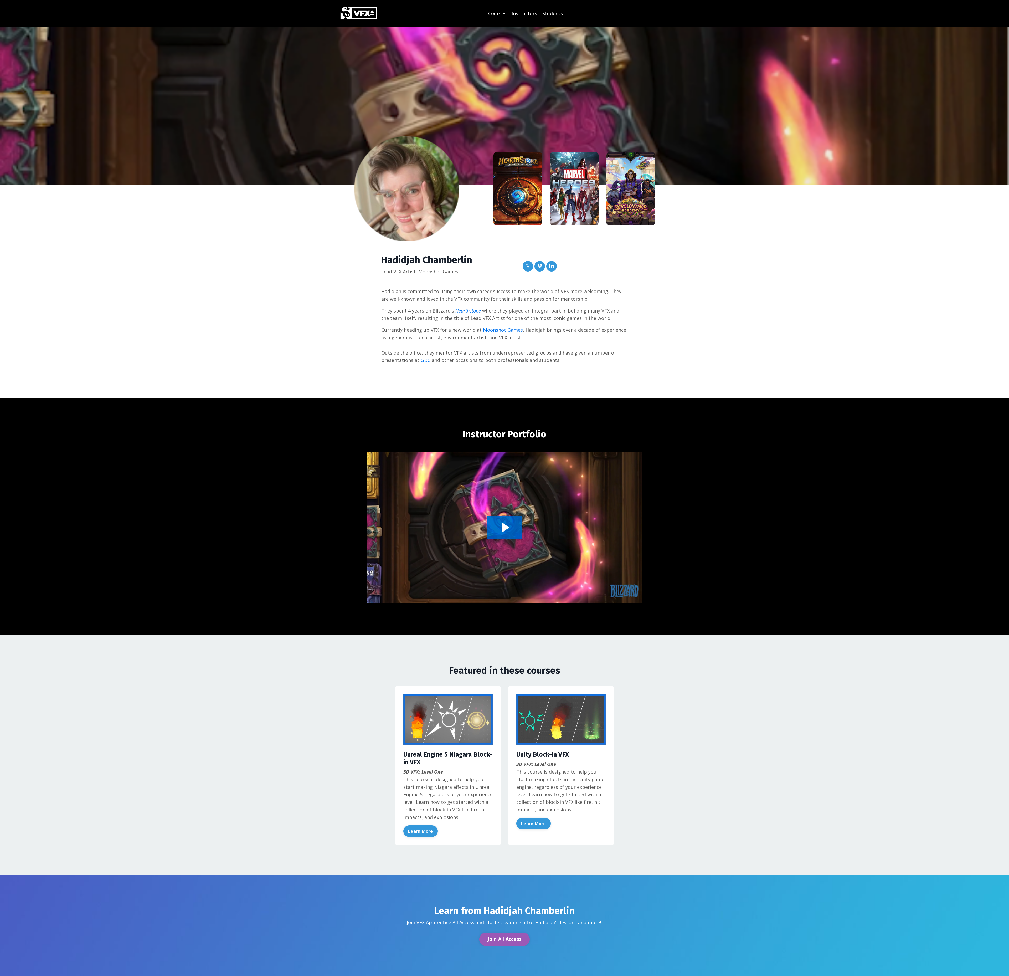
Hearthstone (468, 311)
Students (552, 13)
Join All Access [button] (505, 939)
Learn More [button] (420, 831)
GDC (425, 360)
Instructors (524, 13)
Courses (497, 13)
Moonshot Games (503, 330)
